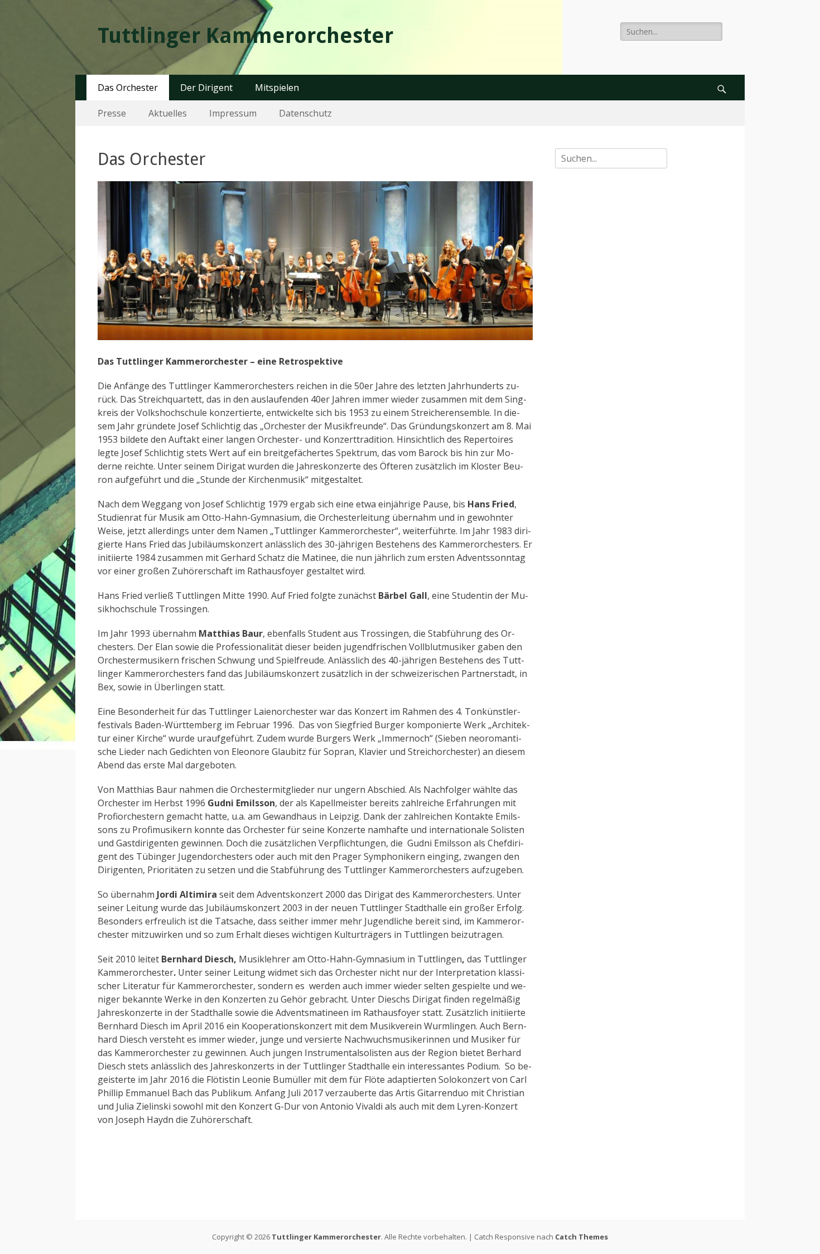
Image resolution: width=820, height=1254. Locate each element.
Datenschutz (305, 113)
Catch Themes (581, 1237)
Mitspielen (277, 87)
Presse (112, 113)
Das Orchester (128, 87)
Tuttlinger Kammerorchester (245, 35)
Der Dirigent (206, 87)
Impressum (233, 113)
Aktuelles (167, 113)
